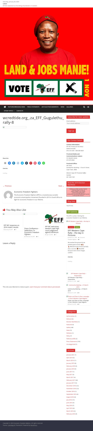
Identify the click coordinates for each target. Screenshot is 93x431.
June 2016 (69, 403)
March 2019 (70, 360)
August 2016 (70, 397)
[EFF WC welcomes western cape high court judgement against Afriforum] (54, 214)
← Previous (7, 186)
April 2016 (69, 408)
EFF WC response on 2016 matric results (11, 226)
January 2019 (70, 363)
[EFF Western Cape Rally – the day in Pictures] (78, 221)
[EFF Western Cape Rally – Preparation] (77, 273)
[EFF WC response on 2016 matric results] (13, 214)
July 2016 (69, 400)
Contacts (20, 111)
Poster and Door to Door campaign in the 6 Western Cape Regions (78, 301)
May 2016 (69, 405)
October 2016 (70, 391)
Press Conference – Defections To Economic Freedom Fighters (31, 231)
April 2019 (69, 357)
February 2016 (70, 414)
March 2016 (70, 411)
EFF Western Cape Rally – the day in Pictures (76, 233)
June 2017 (69, 372)
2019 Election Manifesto (50, 107)
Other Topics (8, 111)
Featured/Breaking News (16, 107)
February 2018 (70, 366)
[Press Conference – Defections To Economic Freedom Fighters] (30, 214)
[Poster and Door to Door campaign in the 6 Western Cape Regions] (77, 296)
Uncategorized (70, 344)
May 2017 (69, 374)
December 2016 (71, 386)
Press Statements (33, 107)
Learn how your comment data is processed (45, 287)
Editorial (69, 319)
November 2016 (71, 388)
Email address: (70, 121)
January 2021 (70, 355)
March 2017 (70, 377)
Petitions (69, 333)
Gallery (77, 227)
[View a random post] (88, 107)
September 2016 (71, 394)
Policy (68, 336)
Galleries (69, 107)
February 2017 (70, 380)
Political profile (70, 339)
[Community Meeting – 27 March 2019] (77, 285)
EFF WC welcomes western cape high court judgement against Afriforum (52, 229)
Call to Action (70, 316)
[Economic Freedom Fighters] (46, 9)
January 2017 (70, 383)
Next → (61, 186)
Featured (71, 227)
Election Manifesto (72, 322)
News (62, 107)
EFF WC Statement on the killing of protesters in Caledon (20, 6)
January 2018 (70, 369)
